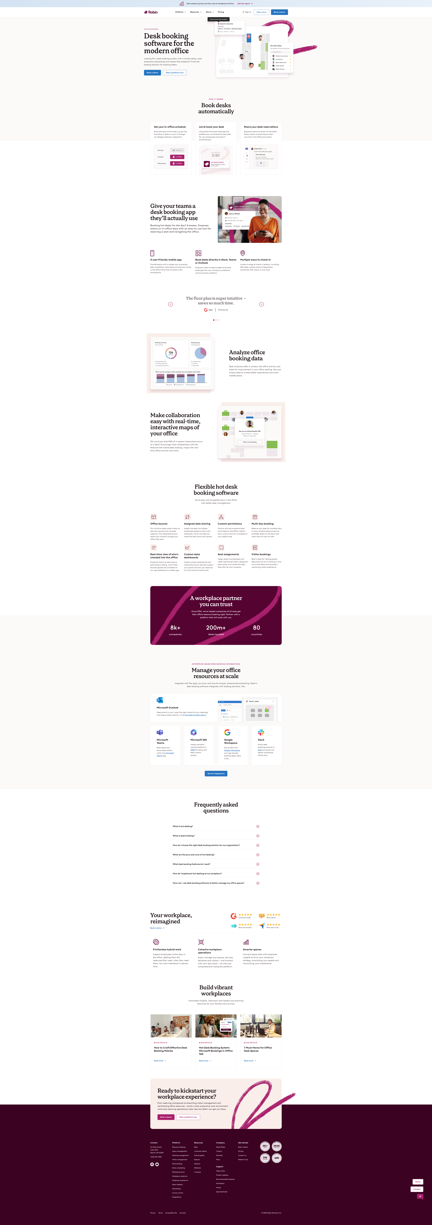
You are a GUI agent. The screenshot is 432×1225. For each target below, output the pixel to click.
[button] (180, 12)
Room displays (177, 1185)
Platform (176, 1143)
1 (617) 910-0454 (156, 1157)
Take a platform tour (175, 73)
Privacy (153, 1213)
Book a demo (279, 12)
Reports (197, 1160)
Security (183, 1213)
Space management (179, 1151)
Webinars (197, 1168)
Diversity (219, 1155)
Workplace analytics (179, 1176)
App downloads (221, 1192)
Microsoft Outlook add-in (195, 715)
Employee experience (180, 1180)
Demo (418, 1182)
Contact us (242, 1155)
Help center (220, 1171)
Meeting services (178, 1172)
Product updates (222, 1175)
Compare (197, 1172)
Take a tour (261, 12)
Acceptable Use (171, 1213)
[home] (151, 12)
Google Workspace (232, 750)
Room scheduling (178, 1168)
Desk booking (177, 1164)
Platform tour (243, 1160)
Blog (195, 1147)
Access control (177, 1193)
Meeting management (180, 1155)
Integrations (176, 1197)
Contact (417, 1189)
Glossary (197, 1164)
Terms (160, 1213)
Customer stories (200, 1151)
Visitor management (179, 1160)
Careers (219, 1151)
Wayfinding (176, 1189)
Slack (260, 750)
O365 (192, 750)
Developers (220, 1183)
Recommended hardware (225, 1179)
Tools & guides (199, 1155)
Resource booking (178, 1147)
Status (218, 1188)
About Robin (220, 1147)
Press (218, 1160)
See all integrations (216, 773)
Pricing (240, 1151)
